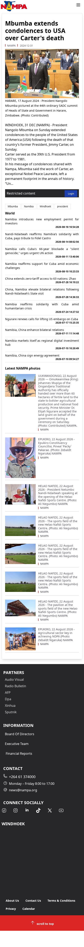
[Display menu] (78, 5)
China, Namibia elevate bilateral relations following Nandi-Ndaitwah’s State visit (42, 293)
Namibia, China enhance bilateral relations (42, 331)
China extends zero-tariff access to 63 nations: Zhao (42, 280)
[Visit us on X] (49, 810)
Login (71, 193)
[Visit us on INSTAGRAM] (15, 810)
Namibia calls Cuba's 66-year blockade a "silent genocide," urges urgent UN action (42, 252)
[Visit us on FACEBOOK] (4, 810)
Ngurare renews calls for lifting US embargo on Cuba (42, 320)
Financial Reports (19, 753)
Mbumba (13, 206)
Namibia (29, 206)
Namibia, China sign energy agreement (42, 357)
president (62, 206)
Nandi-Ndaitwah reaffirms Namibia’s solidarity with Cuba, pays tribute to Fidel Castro (42, 238)
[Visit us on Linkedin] (26, 810)
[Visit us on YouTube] (61, 810)
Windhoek (45, 206)
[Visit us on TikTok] (38, 810)
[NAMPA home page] (38, 6)
